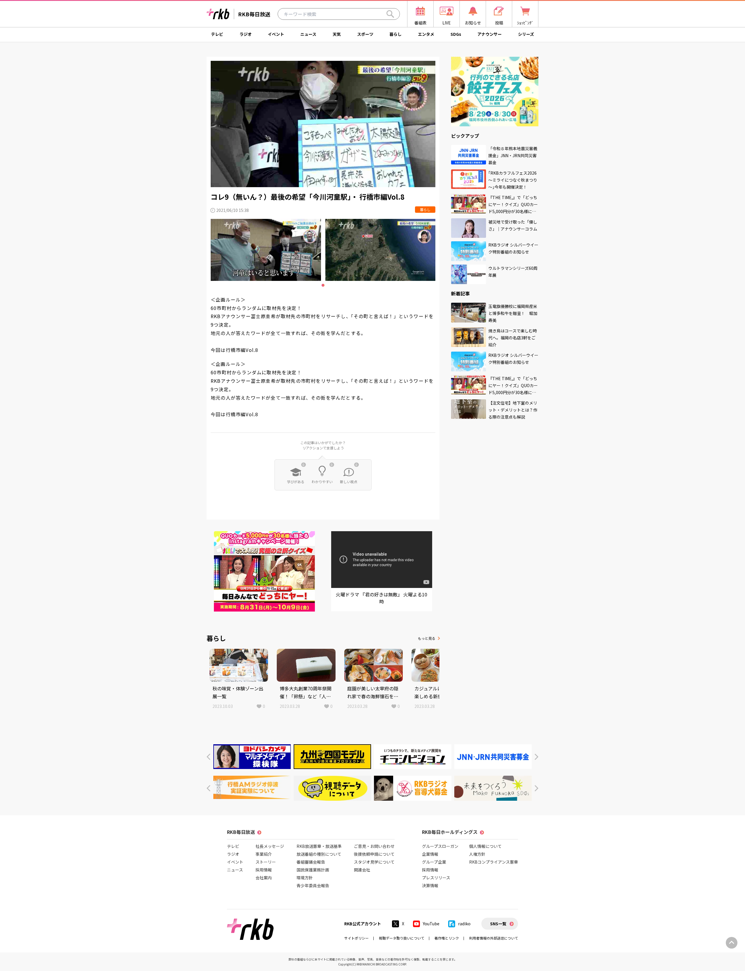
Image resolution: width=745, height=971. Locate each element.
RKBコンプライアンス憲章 (493, 862)
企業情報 (430, 854)
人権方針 (477, 854)
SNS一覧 (498, 923)
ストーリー (266, 862)
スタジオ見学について (374, 862)
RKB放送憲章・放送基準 (319, 846)
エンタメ (426, 34)
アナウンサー (489, 34)
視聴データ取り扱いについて (401, 937)
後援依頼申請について (374, 854)
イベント (276, 34)
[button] (208, 757)
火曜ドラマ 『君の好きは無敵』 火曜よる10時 (381, 598)
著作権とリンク (446, 937)
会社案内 (264, 877)
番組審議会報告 (311, 862)
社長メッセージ (270, 846)
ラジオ (246, 34)
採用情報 (264, 870)
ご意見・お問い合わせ (374, 846)
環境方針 (305, 877)
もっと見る (426, 638)
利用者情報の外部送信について (493, 937)
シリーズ (526, 34)
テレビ (217, 34)
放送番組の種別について (319, 854)
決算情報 (430, 885)
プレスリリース (436, 877)
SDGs (455, 34)
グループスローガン (440, 846)
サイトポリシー (356, 937)
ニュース (308, 34)
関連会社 (362, 870)
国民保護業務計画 (313, 870)
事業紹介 (264, 854)
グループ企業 (434, 862)
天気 (337, 34)
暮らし (395, 34)
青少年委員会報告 (313, 885)
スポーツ (365, 34)
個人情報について (485, 846)
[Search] (390, 14)
